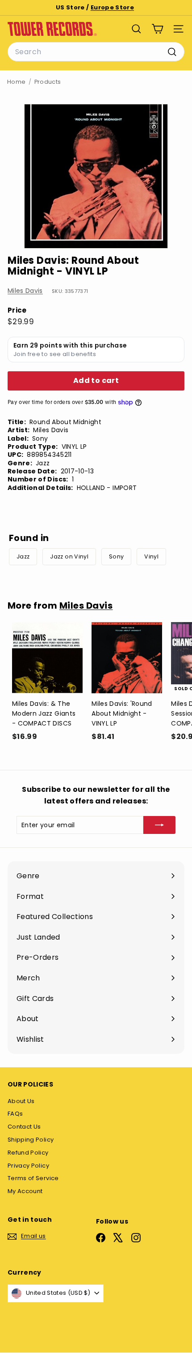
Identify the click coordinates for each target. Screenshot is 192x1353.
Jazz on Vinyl (69, 556)
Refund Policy (28, 1152)
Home (16, 82)
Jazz (23, 556)
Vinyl (151, 556)
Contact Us (24, 1126)
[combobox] (96, 52)
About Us (21, 1101)
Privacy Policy (28, 1165)
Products (47, 82)
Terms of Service (33, 1178)
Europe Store (112, 7)
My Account (25, 1191)
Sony (116, 556)
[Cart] (157, 29)
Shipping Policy (31, 1139)
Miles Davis (25, 290)
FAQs (15, 1113)
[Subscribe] (159, 825)
